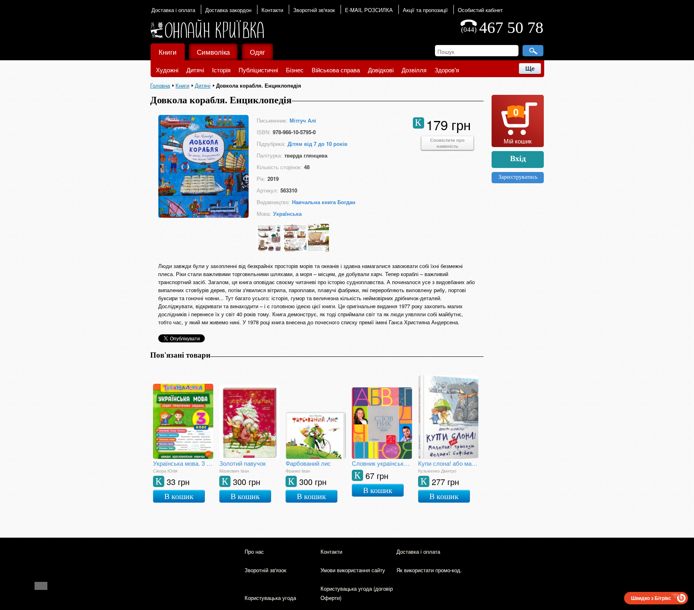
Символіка (213, 52)
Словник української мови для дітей (382, 463)
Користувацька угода (270, 598)
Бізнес (295, 70)
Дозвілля (414, 70)
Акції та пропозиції (425, 10)
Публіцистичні (258, 70)
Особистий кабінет (480, 10)
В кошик (179, 496)
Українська (287, 213)
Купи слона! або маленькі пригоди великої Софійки (448, 463)
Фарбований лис (308, 463)
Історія (221, 70)
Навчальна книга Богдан (323, 202)
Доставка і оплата (173, 10)
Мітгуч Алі (303, 120)
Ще (530, 68)
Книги (168, 52)
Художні (167, 70)
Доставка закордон (228, 10)
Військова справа (336, 70)
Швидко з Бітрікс (651, 598)
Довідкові (381, 70)
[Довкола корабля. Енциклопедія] (203, 215)
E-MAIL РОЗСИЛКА (369, 10)
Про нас (254, 551)
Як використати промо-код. (429, 570)
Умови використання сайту (352, 570)
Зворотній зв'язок (314, 10)
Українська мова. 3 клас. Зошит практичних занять (183, 463)
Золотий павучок (242, 463)
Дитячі (195, 70)
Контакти (272, 10)
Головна (160, 85)
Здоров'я (447, 70)
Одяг (257, 52)
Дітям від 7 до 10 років (317, 143)
